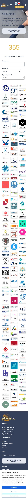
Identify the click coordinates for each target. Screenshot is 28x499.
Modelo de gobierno (7, 429)
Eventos (4, 441)
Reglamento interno (7, 432)
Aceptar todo (14, 487)
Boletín (4, 445)
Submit (4, 80)
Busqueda (5, 61)
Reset (9, 80)
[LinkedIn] (16, 3)
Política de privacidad (8, 455)
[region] (14, 484)
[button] (25, 5)
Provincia (5, 68)
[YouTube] (19, 3)
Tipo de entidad (7, 75)
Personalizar (14, 491)
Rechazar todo (14, 496)
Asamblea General (7, 443)
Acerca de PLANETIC (8, 427)
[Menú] (11, 5)
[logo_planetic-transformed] (5, 5)
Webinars (5, 448)
